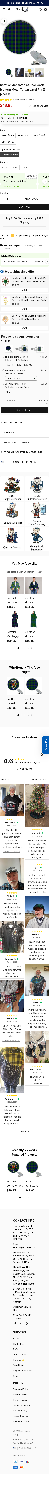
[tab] (18, 648)
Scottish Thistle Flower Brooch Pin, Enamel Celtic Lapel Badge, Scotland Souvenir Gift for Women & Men (30, 280)
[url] (23, 99)
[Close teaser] (41, 754)
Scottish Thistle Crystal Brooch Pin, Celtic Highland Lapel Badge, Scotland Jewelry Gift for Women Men (29, 317)
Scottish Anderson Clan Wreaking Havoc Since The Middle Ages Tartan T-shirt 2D (11, 852)
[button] (45, 745)
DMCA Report (20, 1455)
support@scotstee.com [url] (24, 1247)
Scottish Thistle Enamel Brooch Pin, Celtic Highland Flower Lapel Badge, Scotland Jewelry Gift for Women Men (30, 299)
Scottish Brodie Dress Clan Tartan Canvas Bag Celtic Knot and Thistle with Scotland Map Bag (11, 1041)
